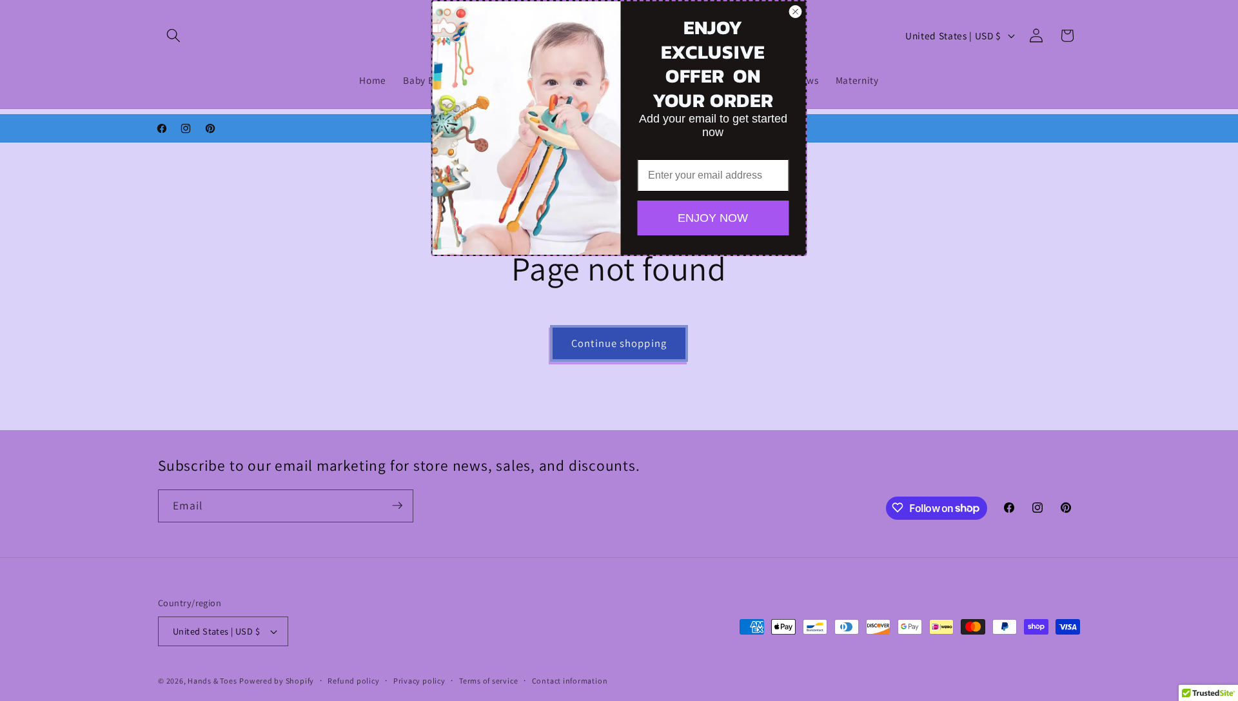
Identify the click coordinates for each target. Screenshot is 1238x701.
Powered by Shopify (276, 681)
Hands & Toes (212, 681)
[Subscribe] (397, 505)
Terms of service (488, 681)
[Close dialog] (795, 11)
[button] (173, 35)
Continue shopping (619, 343)
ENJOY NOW (713, 218)
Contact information (570, 681)
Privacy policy (419, 681)
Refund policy (353, 681)
